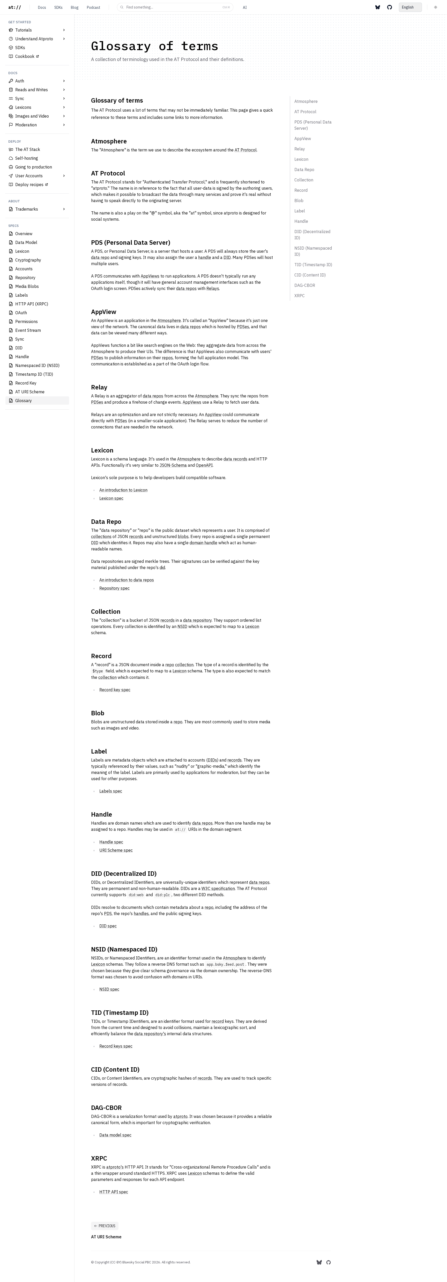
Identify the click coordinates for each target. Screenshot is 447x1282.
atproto (180, 1116)
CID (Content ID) (115, 1069)
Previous (107, 1226)
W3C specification (218, 888)
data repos (186, 288)
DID (227, 257)
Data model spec (115, 1135)
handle (204, 257)
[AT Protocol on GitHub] (389, 7)
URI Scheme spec (116, 850)
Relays (212, 288)
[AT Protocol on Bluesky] (377, 7)
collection (184, 664)
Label (99, 751)
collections (101, 536)
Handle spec (111, 842)
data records (235, 459)
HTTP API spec (113, 1191)
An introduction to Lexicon (123, 490)
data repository (197, 620)
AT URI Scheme (106, 1236)
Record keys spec (115, 1046)
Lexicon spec (111, 498)
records (136, 536)
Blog (75, 7)
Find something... (178, 7)
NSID (182, 626)
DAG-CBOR (106, 1107)
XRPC (99, 1158)
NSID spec (109, 989)
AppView (103, 312)
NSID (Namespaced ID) (124, 949)
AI (245, 7)
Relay (99, 387)
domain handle (203, 542)
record (218, 1021)
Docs (42, 7)
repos (167, 357)
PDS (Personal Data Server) (130, 242)
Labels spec (110, 791)
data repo (100, 257)
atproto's (115, 1167)
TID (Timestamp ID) (119, 1012)
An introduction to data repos (126, 579)
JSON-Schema (173, 465)
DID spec (108, 925)
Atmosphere (109, 141)
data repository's (150, 1033)
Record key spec (114, 689)
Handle (101, 814)
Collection (106, 611)
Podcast (93, 7)
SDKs (58, 7)
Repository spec (114, 588)
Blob (97, 713)
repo (169, 664)
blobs (183, 536)
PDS (108, 913)
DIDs (212, 760)
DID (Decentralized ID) (124, 873)
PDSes (243, 326)
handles (141, 913)
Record (101, 656)
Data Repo (106, 521)
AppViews (150, 276)
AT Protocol (246, 149)
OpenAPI (204, 465)
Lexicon (102, 450)
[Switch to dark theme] (436, 7)
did (162, 567)
